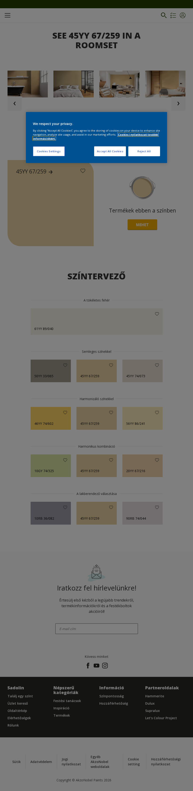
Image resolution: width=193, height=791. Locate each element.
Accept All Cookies (110, 151)
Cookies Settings (49, 151)
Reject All (144, 151)
